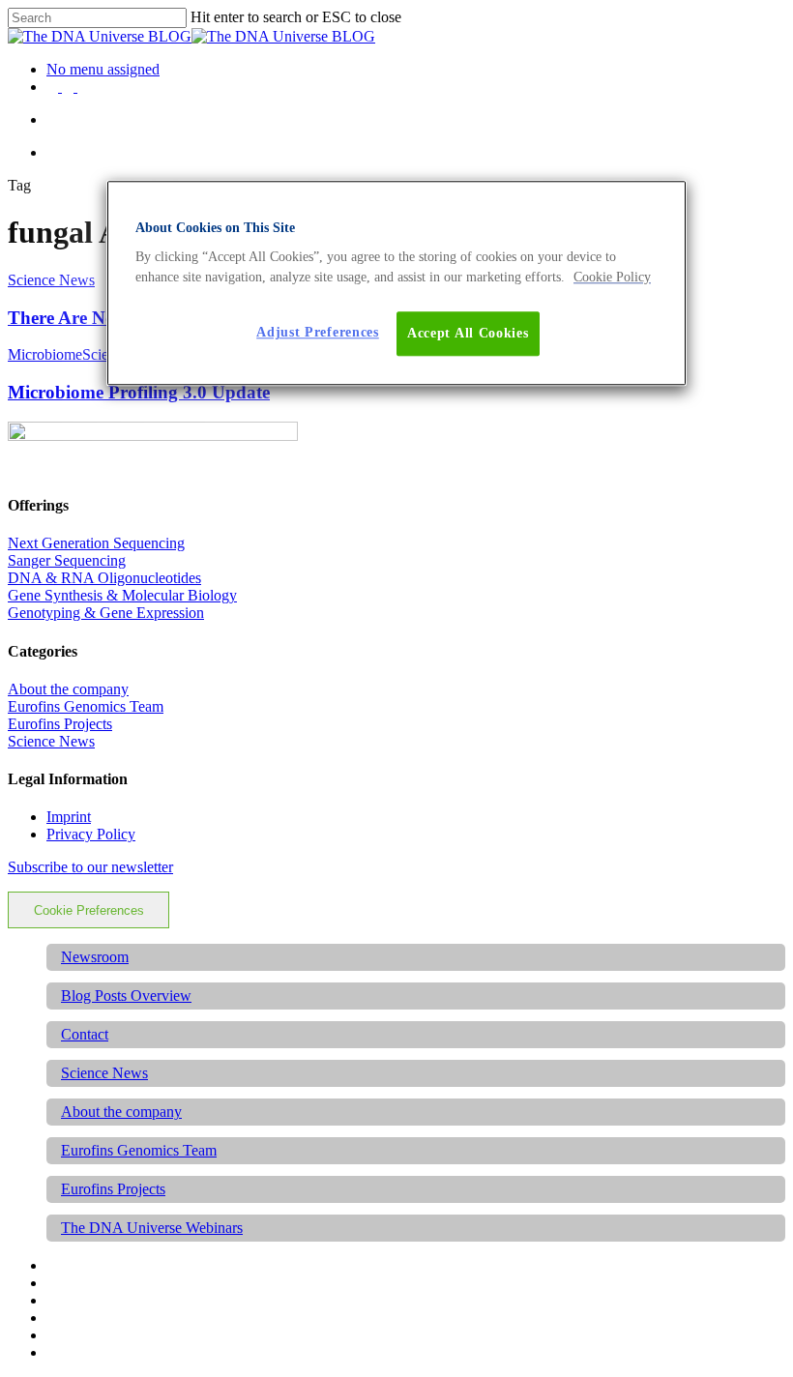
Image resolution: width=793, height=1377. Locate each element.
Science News (51, 280)
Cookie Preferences (89, 910)
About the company (68, 689)
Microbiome (45, 354)
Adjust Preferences (317, 332)
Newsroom (95, 957)
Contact (84, 1034)
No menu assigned (103, 69)
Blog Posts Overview (126, 995)
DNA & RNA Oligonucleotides (104, 578)
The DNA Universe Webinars (152, 1227)
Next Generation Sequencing (96, 543)
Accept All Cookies (468, 333)
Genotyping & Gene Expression (106, 612)
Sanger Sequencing (67, 560)
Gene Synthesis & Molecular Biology (122, 595)
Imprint (68, 816)
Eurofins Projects (60, 724)
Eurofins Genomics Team (85, 706)
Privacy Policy (90, 834)
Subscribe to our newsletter (90, 867)
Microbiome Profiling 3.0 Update (139, 392)
